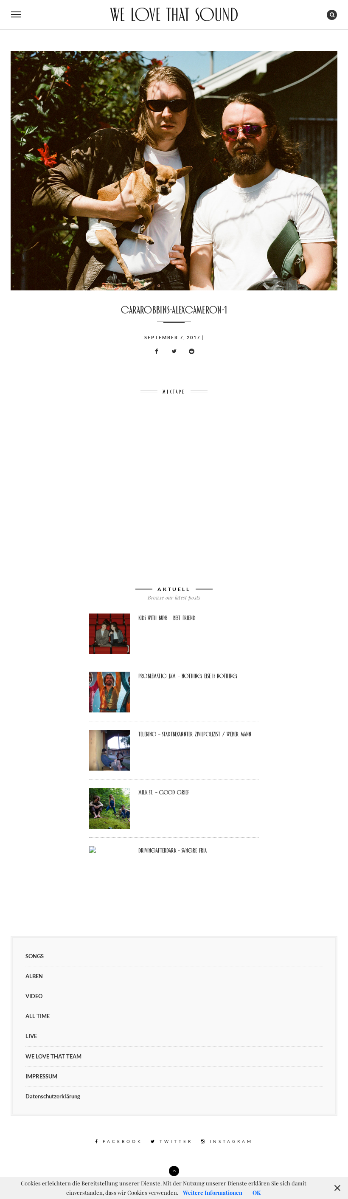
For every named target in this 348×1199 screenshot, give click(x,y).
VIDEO (33, 996)
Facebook (121, 1141)
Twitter (175, 1141)
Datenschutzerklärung (52, 1096)
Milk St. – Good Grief (163, 792)
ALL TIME (37, 1016)
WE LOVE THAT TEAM (53, 1056)
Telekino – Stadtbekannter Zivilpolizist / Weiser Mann (194, 734)
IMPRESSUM (41, 1076)
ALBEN (34, 976)
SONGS (34, 956)
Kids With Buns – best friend (166, 617)
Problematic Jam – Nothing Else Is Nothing (187, 676)
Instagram (230, 1141)
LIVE (31, 1036)
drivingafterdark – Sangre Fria (172, 850)
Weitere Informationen (212, 1192)
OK (257, 1192)
